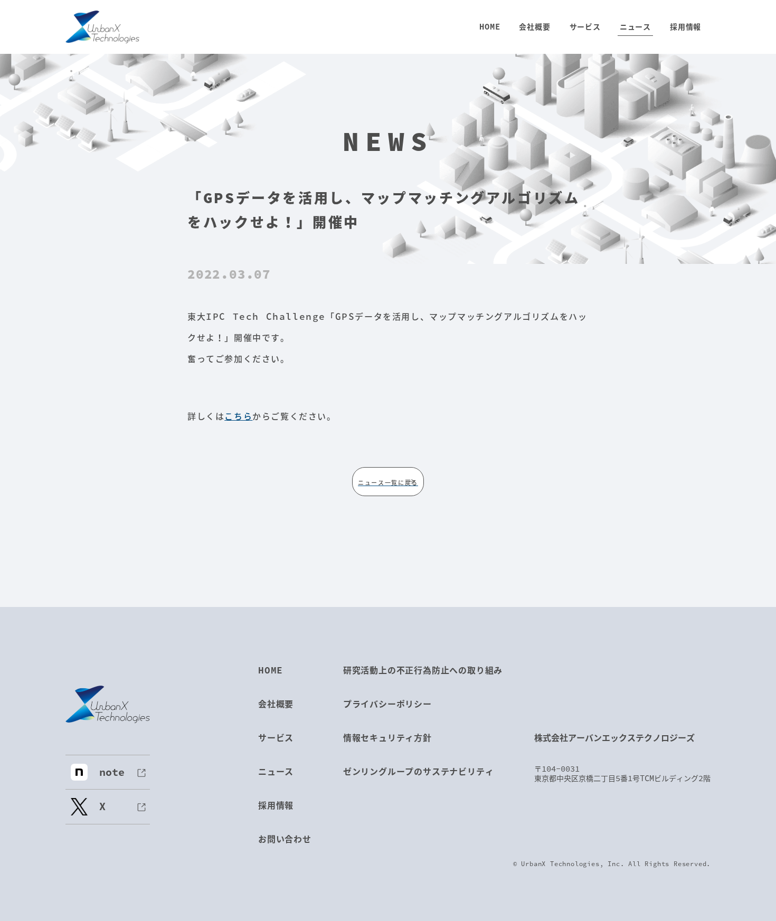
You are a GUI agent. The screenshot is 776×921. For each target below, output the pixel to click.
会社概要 (276, 704)
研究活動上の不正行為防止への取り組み (423, 670)
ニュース (276, 771)
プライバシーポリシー (387, 704)
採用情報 (276, 805)
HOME (270, 670)
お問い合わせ (284, 839)
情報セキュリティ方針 (387, 738)
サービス (276, 738)
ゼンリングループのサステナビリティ (418, 771)
